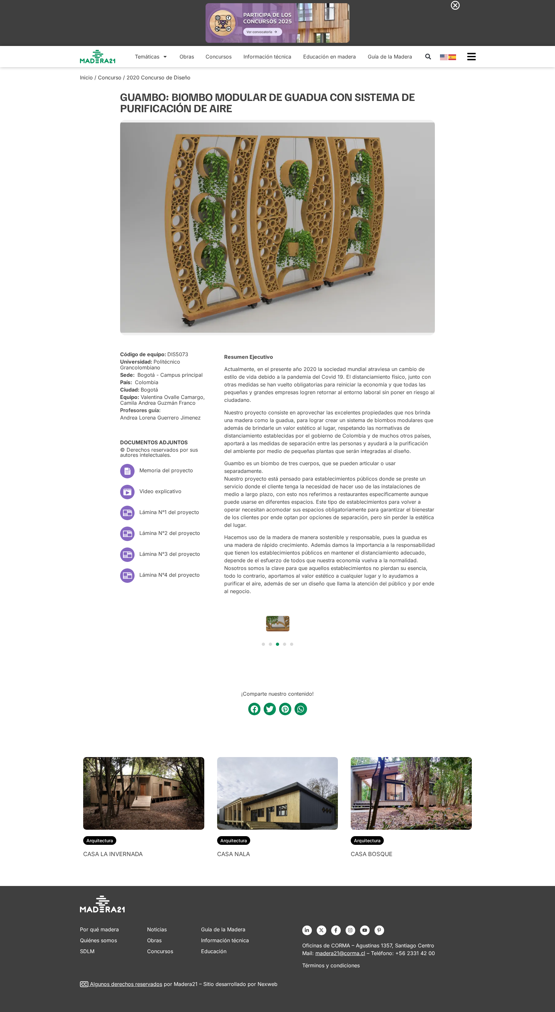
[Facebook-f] (336, 930)
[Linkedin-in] (307, 930)
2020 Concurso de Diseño (158, 77)
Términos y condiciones (331, 965)
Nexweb (268, 984)
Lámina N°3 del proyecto (169, 554)
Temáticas (147, 56)
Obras (187, 56)
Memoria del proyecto (166, 470)
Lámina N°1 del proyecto (169, 512)
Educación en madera (329, 56)
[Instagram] (350, 930)
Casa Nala (233, 854)
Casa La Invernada (113, 854)
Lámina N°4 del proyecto (169, 575)
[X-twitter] (321, 930)
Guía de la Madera (390, 56)
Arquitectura (99, 840)
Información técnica (267, 56)
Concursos (219, 56)
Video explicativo (160, 491)
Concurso (109, 77)
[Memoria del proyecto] (127, 471)
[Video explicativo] (127, 492)
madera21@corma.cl (340, 953)
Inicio (86, 77)
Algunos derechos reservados (126, 984)
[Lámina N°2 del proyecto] (127, 534)
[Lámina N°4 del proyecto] (127, 575)
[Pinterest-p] (379, 930)
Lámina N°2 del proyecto (169, 533)
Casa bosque (371, 854)
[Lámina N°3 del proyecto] (127, 554)
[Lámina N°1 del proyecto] (127, 513)
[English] (444, 56)
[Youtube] (365, 930)
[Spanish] (452, 56)
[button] (428, 56)
